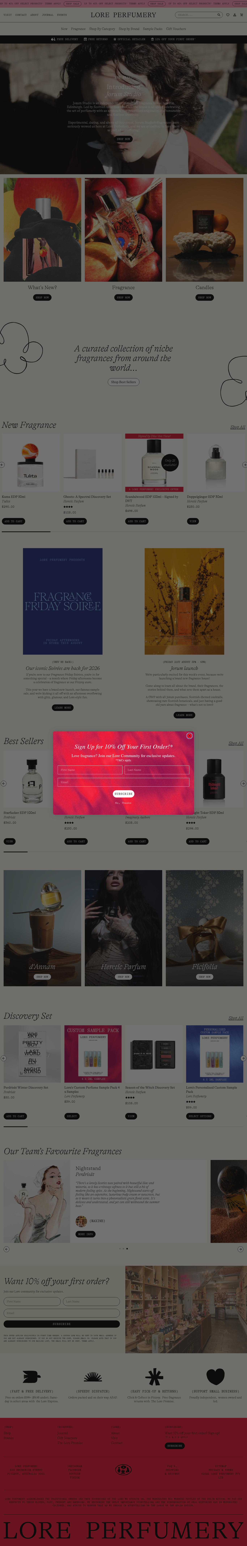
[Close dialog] (189, 736)
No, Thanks (123, 803)
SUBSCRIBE (124, 794)
